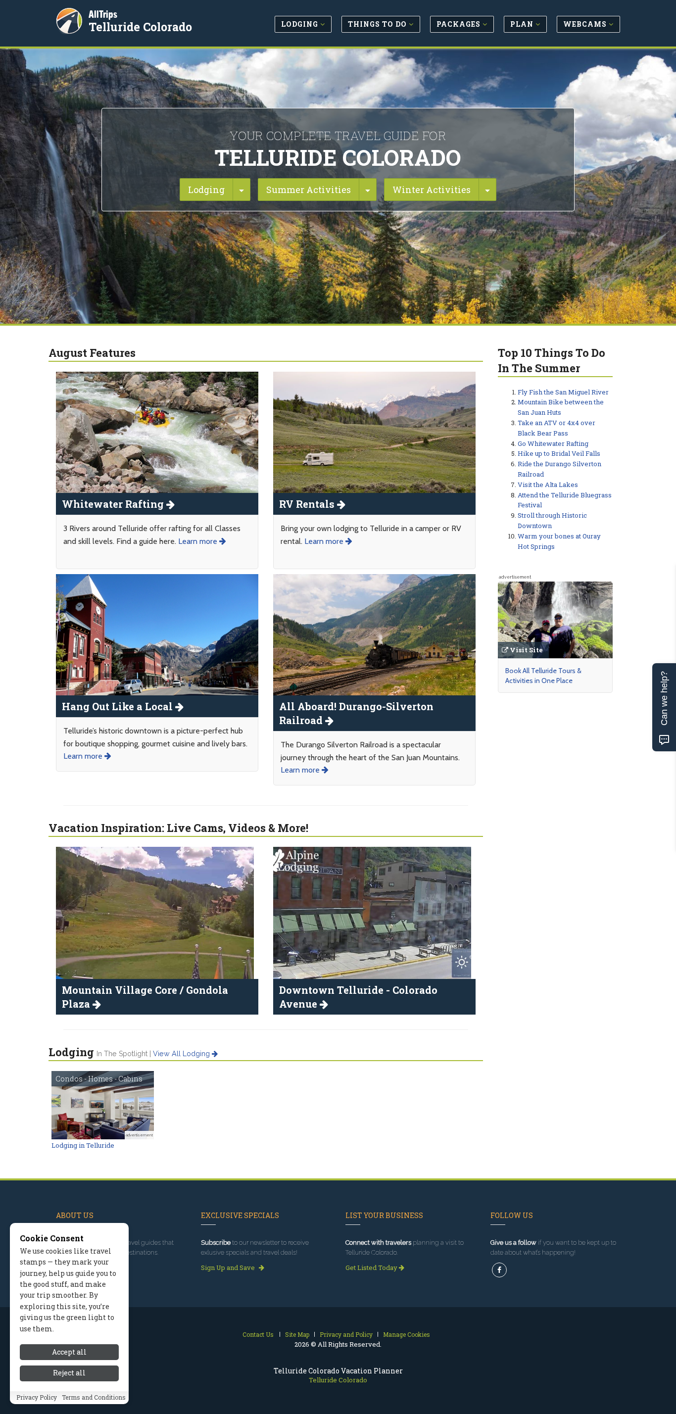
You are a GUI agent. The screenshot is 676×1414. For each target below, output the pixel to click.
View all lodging (182, 1054)
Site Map (297, 1334)
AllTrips (103, 14)
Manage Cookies (406, 1334)
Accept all (69, 1352)
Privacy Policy (36, 1398)
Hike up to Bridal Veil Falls (559, 453)
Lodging (206, 189)
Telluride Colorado (140, 26)
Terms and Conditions (94, 1398)
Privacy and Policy (346, 1334)
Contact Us (258, 1334)
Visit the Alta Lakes (548, 484)
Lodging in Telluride (82, 1145)
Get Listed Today (372, 1267)
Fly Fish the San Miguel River (563, 392)
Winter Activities (431, 189)
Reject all (69, 1373)
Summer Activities (308, 189)
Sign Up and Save (228, 1267)
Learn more (198, 541)
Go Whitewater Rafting (553, 443)
